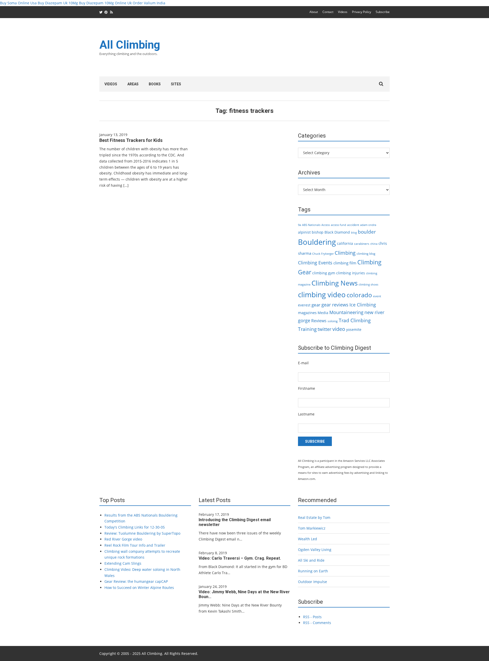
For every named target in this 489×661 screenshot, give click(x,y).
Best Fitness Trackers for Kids (130, 140)
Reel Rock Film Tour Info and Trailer (134, 545)
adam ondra (368, 225)
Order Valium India (149, 3)
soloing (333, 321)
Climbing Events (315, 263)
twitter (324, 329)
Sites (176, 84)
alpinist (304, 232)
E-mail (303, 362)
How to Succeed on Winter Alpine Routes (139, 587)
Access (325, 225)
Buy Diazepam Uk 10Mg (58, 3)
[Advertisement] (297, 50)
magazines (307, 312)
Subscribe (383, 12)
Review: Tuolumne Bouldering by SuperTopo (142, 533)
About (313, 12)
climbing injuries (350, 273)
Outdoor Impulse (312, 581)
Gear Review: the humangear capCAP (136, 581)
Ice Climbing (362, 304)
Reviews (319, 320)
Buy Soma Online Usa (18, 3)
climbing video (322, 294)
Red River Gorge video (123, 539)
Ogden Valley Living (314, 549)
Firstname (306, 388)
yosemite (353, 329)
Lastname (306, 414)
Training (307, 329)
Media (323, 312)
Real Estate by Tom (314, 517)
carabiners (361, 243)
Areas (133, 84)
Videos (342, 12)
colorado (359, 295)
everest (304, 305)
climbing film (344, 262)
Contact (327, 12)
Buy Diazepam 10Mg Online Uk (105, 3)
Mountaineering (346, 312)
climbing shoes (368, 284)
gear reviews (334, 304)
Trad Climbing (355, 320)
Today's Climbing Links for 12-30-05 (134, 527)
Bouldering (317, 242)
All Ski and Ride (311, 560)
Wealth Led (307, 538)
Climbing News (334, 283)
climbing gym (323, 273)
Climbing (345, 252)
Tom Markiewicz (311, 528)
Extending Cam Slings (122, 563)
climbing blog (366, 253)
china (373, 244)
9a (299, 225)
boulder (367, 231)
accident (353, 225)
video (338, 328)
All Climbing (129, 44)
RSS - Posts (312, 616)
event (377, 296)
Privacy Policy (361, 12)
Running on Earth (313, 571)
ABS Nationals (311, 225)
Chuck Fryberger (323, 253)
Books (155, 84)
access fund (338, 225)
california (345, 243)
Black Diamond (337, 232)
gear (315, 305)
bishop (317, 232)
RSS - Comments (317, 622)
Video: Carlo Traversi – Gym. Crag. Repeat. (240, 558)
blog (354, 232)
